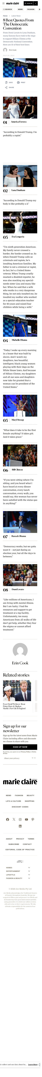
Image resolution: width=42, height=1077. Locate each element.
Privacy (20, 839)
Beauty (30, 795)
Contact (27, 844)
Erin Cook (12, 50)
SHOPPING (29, 801)
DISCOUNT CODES (20, 807)
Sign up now (20, 747)
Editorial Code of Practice (20, 849)
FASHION (30, 9)
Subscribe (14, 844)
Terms (31, 839)
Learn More (33, 1064)
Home (5, 16)
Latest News (16, 16)
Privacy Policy (25, 752)
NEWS (20, 9)
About (9, 839)
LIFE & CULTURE (13, 801)
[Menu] (3, 3)
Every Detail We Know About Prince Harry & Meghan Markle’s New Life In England (14, 706)
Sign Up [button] (29, 3)
